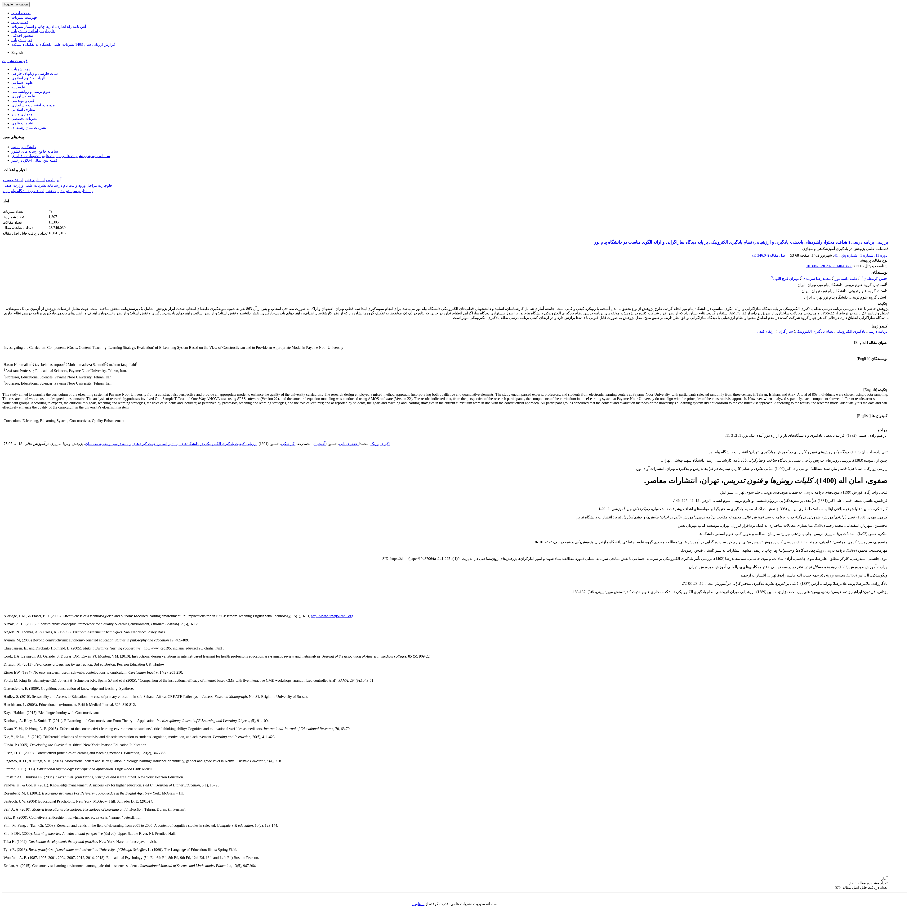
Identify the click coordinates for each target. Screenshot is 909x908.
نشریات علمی (22, 123)
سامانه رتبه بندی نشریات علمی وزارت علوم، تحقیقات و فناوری (60, 156)
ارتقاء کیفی (766, 331)
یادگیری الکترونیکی (850, 331)
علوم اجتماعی (22, 83)
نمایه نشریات (21, 40)
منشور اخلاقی (22, 35)
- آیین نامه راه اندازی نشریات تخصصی (32, 180)
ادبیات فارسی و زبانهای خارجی (35, 74)
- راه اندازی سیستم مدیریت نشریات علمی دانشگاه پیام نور (48, 191)
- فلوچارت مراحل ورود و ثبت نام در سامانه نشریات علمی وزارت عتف (57, 185)
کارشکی (288, 444)
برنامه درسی (877, 331)
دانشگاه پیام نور (23, 147)
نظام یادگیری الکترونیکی (814, 331)
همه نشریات (21, 69)
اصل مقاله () (769, 255)
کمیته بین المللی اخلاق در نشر (34, 160)
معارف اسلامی (23, 110)
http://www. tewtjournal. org (332, 616)
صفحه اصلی (21, 13)
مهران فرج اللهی (786, 279)
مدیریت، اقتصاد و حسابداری (33, 105)
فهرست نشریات (24, 17)
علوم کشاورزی (23, 96)
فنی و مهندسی (22, 101)
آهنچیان (320, 444)
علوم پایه (18, 87)
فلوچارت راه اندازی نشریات (33, 31)
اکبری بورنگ (380, 444)
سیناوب (418, 904)
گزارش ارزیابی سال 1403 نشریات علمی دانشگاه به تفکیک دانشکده (63, 44)
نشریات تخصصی (24, 119)
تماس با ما (19, 22)
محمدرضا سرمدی (817, 279)
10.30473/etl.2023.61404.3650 (829, 266)
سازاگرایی (785, 331)
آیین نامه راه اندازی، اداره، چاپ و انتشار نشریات (48, 26)
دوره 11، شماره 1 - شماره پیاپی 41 (860, 255)
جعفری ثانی (349, 444)
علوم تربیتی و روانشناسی (31, 92)
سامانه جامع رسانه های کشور (34, 151)
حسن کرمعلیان (874, 279)
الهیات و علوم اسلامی (28, 78)
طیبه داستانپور (846, 279)
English (17, 52)
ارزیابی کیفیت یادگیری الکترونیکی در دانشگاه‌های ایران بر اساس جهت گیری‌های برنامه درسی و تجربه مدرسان (171, 444)
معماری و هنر (22, 114)
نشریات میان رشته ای (28, 128)
